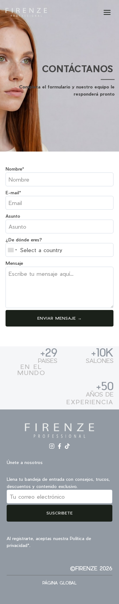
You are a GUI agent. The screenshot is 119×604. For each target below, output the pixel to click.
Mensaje (14, 263)
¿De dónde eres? (24, 239)
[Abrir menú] (106, 12)
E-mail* (13, 192)
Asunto (13, 216)
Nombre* (15, 168)
